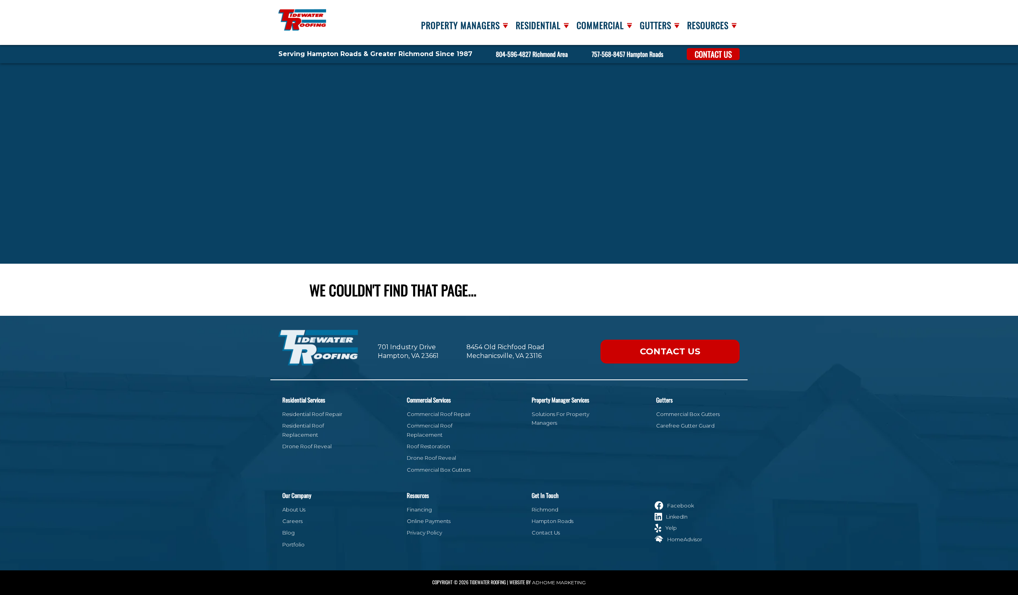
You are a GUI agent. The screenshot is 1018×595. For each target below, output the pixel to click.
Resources (708, 25)
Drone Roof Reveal (307, 446)
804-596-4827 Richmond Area (532, 54)
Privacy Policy (424, 532)
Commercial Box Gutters (438, 470)
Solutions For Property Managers (560, 418)
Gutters (655, 25)
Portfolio (293, 544)
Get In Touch (545, 495)
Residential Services (303, 399)
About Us (293, 509)
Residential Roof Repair (312, 414)
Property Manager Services (560, 399)
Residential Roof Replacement (303, 430)
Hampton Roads (552, 521)
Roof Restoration (428, 446)
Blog (288, 532)
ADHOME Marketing (559, 582)
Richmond (545, 509)
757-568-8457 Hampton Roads (627, 54)
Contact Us (713, 54)
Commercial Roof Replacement (430, 430)
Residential (538, 25)
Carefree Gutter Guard (685, 425)
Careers (292, 521)
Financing (419, 509)
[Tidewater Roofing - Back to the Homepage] (302, 17)
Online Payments (429, 521)
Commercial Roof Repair (439, 414)
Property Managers (460, 25)
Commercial (600, 25)
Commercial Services (429, 399)
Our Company (296, 495)
